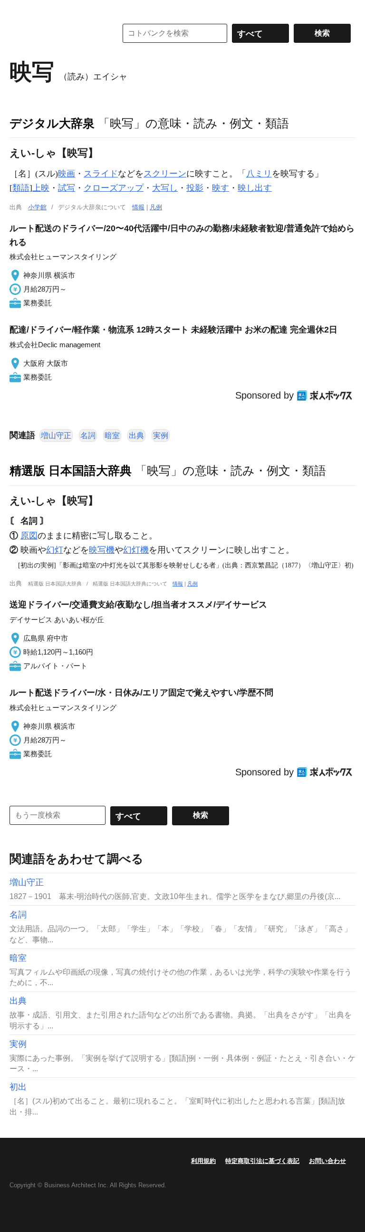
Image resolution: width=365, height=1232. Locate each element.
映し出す (255, 188)
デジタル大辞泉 (52, 123)
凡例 (156, 207)
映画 (66, 173)
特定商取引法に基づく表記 (262, 1160)
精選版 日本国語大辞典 (71, 470)
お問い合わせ (327, 1160)
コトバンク (57, 33)
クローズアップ (114, 188)
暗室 (112, 435)
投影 (194, 188)
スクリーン (165, 173)
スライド (101, 173)
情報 (138, 207)
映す (220, 188)
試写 (66, 188)
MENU (19, 9)
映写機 (102, 550)
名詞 (88, 435)
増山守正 (56, 435)
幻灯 (54, 550)
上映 (40, 188)
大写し (165, 188)
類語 (20, 188)
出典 (136, 435)
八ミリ (259, 173)
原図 (29, 535)
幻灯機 (136, 550)
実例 (160, 435)
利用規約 (203, 1160)
